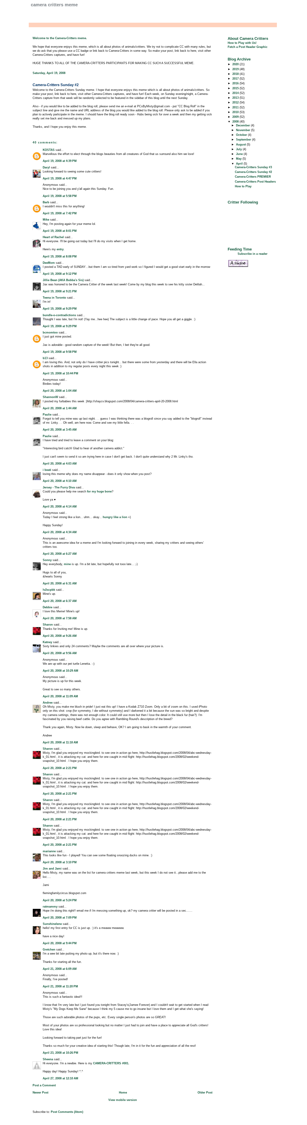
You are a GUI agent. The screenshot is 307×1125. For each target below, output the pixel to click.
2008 (236, 121)
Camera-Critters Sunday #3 (253, 167)
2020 (236, 64)
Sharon (48, 624)
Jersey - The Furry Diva (59, 487)
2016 (236, 83)
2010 (236, 112)
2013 (236, 97)
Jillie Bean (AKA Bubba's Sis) (63, 280)
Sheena (48, 1059)
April (240, 163)
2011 (236, 107)
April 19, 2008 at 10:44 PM (60, 373)
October (242, 134)
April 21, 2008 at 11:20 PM (60, 986)
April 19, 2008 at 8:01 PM (60, 231)
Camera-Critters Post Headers (255, 181)
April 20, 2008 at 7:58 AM (60, 618)
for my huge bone (99, 491)
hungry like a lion (115, 517)
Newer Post (40, 1092)
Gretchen (49, 949)
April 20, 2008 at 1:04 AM (60, 390)
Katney (47, 642)
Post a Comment (44, 1085)
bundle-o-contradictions (59, 315)
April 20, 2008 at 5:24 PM (60, 900)
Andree (48, 702)
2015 (236, 88)
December (243, 125)
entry (60, 249)
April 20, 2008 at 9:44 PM (60, 943)
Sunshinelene (52, 924)
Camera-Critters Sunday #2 (56, 85)
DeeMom (49, 262)
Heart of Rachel (53, 237)
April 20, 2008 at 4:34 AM (60, 532)
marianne (49, 851)
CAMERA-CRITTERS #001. (111, 1063)
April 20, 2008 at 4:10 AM (60, 481)
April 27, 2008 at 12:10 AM (60, 1078)
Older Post (205, 1092)
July (239, 149)
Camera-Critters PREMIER (253, 176)
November (243, 130)
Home (123, 1092)
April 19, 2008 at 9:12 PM (60, 273)
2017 (236, 78)
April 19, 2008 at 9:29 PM (60, 308)
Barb (46, 202)
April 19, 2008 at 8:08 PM (60, 256)
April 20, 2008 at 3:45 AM (60, 429)
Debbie (47, 607)
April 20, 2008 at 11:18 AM (60, 742)
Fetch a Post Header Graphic (247, 47)
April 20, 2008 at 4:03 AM (60, 463)
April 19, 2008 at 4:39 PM (60, 161)
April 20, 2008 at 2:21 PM (60, 768)
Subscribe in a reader (252, 253)
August (241, 144)
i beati (47, 470)
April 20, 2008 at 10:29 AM (60, 670)
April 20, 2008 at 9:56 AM (60, 653)
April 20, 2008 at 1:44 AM (60, 408)
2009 (236, 117)
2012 (236, 102)
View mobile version (122, 1100)
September (244, 139)
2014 (236, 93)
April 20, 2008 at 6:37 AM (60, 601)
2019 (236, 69)
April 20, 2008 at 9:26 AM (60, 635)
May (239, 158)
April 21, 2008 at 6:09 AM (60, 969)
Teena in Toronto (54, 297)
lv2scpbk (49, 589)
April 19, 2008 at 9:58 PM (60, 351)
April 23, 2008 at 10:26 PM (60, 1052)
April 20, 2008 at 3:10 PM (60, 862)
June (240, 154)
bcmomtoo (50, 332)
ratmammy (50, 906)
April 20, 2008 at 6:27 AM (60, 553)
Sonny (47, 560)
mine (67, 564)
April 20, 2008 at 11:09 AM (60, 696)
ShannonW (50, 397)
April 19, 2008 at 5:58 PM (60, 196)
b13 (45, 358)
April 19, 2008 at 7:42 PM (60, 213)
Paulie (47, 414)
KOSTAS (49, 150)
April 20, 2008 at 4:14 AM (60, 506)
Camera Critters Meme (54, 4)
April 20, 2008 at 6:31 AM (60, 583)
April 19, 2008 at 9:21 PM (60, 291)
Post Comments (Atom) (67, 1112)
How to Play (243, 186)
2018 (236, 74)
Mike (46, 219)
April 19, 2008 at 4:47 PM (60, 178)
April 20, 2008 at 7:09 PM (60, 917)
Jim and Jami (52, 868)
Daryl (46, 167)
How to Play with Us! (242, 43)
